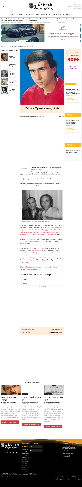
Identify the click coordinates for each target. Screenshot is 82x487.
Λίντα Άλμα (49, 179)
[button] (3, 6)
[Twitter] (39, 123)
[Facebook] (32, 123)
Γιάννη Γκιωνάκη (52, 234)
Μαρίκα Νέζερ (37, 232)
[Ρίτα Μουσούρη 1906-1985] (4, 81)
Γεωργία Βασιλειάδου (26, 232)
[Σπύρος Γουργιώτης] (4, 57)
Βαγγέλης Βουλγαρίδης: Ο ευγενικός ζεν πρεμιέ (68, 18)
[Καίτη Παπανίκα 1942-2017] (32, 390)
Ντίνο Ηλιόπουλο (56, 230)
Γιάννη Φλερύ (40, 179)
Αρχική (3, 46)
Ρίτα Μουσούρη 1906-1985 (13, 81)
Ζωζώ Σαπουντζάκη (39, 260)
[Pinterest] (45, 123)
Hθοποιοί (11, 46)
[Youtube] (77, 59)
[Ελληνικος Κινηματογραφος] (68, 54)
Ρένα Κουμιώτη (24, 262)
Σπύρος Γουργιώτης (12, 57)
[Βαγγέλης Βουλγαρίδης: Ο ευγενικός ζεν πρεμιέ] (73, 140)
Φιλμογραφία (48, 394)
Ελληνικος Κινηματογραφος (30, 116)
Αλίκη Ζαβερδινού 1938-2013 (12, 73)
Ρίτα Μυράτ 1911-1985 (12, 90)
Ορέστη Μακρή (54, 227)
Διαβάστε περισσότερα (9, 422)
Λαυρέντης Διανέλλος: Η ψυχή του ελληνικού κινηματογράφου (72, 122)
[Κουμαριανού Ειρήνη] (4, 65)
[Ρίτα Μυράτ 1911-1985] (4, 90)
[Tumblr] (52, 123)
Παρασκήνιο (71, 84)
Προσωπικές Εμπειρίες (70, 115)
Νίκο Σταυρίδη (33, 230)
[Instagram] (72, 59)
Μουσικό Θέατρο (32, 269)
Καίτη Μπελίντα (41, 234)
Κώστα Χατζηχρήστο (44, 230)
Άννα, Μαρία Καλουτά (48, 232)
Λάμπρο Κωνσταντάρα (33, 241)
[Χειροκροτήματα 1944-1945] (54, 390)
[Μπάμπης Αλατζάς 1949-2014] (11, 390)
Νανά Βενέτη (26, 332)
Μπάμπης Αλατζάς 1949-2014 (8, 398)
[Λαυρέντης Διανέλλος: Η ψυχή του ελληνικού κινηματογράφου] (73, 111)
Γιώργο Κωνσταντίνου (48, 253)
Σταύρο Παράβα (33, 253)
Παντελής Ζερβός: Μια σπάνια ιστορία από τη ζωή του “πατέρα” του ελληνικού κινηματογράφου (73, 91)
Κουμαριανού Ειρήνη (12, 65)
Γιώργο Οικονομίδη (35, 250)
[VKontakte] (13, 452)
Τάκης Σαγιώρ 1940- (55, 332)
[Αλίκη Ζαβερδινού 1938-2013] (4, 73)
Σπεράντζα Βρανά (31, 234)
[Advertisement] (42, 146)
